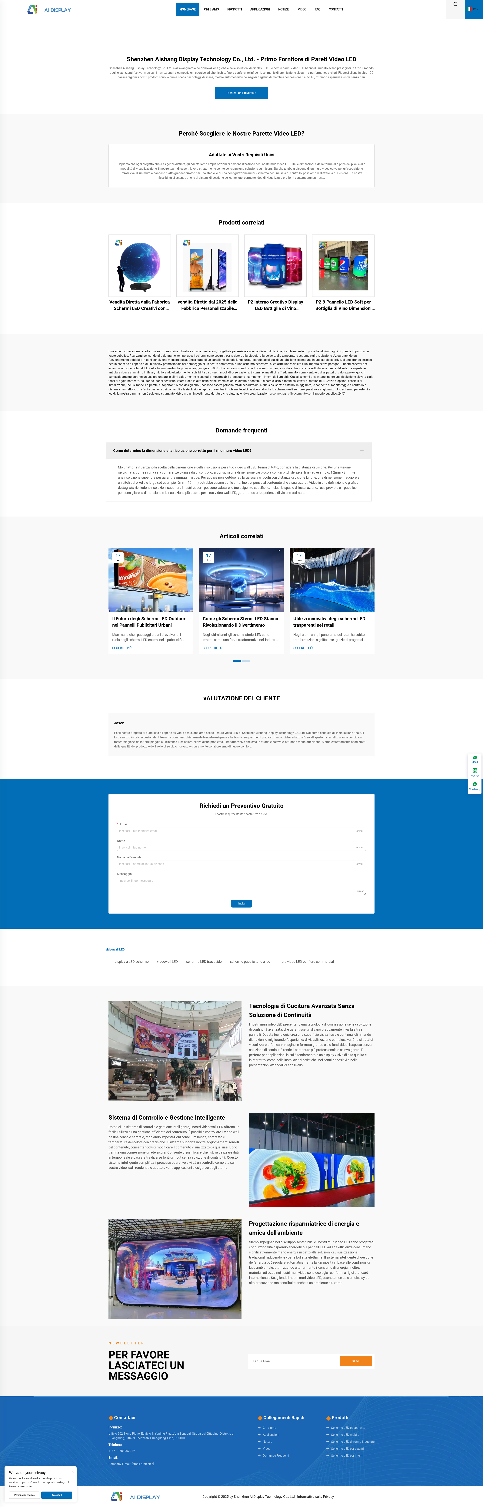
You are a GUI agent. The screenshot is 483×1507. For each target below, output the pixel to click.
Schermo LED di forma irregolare (353, 1441)
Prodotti (234, 9)
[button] (237, 661)
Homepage (188, 9)
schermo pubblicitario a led (250, 962)
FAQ (317, 9)
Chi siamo (269, 1428)
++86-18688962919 (121, 1451)
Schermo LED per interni (347, 1455)
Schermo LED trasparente (348, 1428)
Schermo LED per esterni (347, 1448)
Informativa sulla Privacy (315, 1497)
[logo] (49, 9)
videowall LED (167, 962)
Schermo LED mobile (345, 1434)
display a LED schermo (132, 962)
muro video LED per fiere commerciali (306, 962)
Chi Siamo (211, 9)
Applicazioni (260, 9)
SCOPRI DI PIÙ (122, 648)
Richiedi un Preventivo (241, 93)
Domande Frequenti (276, 1455)
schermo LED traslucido (204, 962)
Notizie (283, 9)
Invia (241, 903)
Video (302, 9)
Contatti (336, 9)
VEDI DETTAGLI (139, 265)
